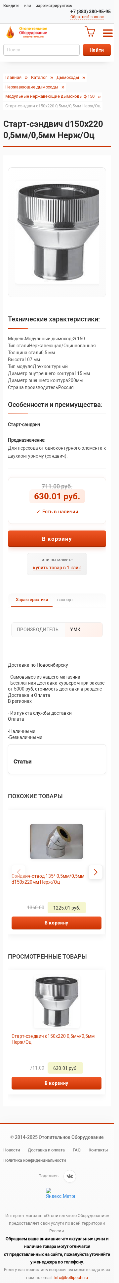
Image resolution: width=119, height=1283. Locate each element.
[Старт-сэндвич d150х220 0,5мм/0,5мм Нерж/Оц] (57, 232)
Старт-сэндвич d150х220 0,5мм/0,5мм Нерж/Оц (53, 1039)
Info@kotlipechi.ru (71, 1277)
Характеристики (32, 599)
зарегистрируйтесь (54, 5)
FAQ (77, 1149)
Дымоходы (68, 77)
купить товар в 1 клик (57, 567)
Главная (13, 77)
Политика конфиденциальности (34, 1160)
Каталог (39, 77)
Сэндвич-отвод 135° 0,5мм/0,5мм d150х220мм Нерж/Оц (48, 879)
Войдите (11, 5)
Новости (11, 1149)
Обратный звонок (87, 17)
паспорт (65, 599)
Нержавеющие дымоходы (31, 86)
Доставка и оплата (46, 1149)
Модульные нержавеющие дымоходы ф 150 (50, 96)
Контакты (98, 1149)
